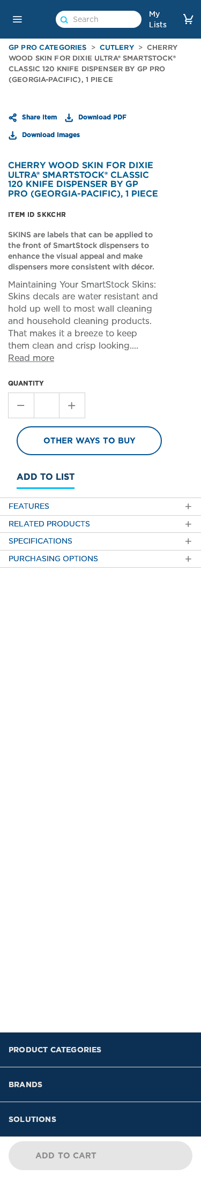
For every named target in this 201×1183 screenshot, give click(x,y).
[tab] (100, 506)
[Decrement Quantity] (21, 405)
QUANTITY (26, 383)
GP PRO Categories (48, 47)
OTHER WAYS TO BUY (89, 441)
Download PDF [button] (101, 116)
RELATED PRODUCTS (49, 524)
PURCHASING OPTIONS (53, 559)
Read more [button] (31, 358)
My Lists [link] (158, 19)
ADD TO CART (66, 1156)
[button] (17, 19)
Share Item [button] (38, 116)
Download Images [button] (50, 134)
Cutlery (117, 47)
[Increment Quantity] (72, 405)
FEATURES (29, 506)
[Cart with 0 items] (188, 19)
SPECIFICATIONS (40, 541)
